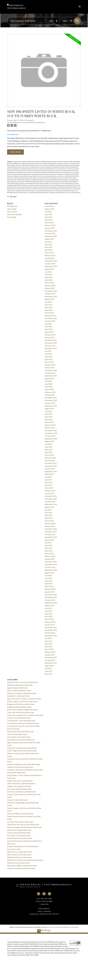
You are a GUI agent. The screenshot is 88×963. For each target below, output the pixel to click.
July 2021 (48, 351)
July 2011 (48, 668)
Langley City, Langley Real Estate (33, 179)
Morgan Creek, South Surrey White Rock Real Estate (25, 181)
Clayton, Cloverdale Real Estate (18, 718)
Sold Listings (11, 217)
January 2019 (50, 428)
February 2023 (50, 316)
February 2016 (50, 523)
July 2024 (48, 272)
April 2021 (48, 359)
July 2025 (48, 242)
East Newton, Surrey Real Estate (61, 170)
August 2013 (49, 605)
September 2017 (51, 471)
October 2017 (50, 469)
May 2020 (48, 387)
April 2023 (48, 310)
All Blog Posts (12, 206)
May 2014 (48, 581)
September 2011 (51, 663)
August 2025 (49, 239)
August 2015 (49, 540)
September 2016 (51, 504)
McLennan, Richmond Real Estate (52, 179)
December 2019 (51, 398)
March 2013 (49, 619)
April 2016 (48, 518)
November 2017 (51, 466)
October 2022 (50, 321)
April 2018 (48, 452)
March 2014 (49, 586)
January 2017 (50, 493)
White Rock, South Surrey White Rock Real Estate (29, 122)
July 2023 (48, 302)
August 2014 (49, 573)
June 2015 (48, 545)
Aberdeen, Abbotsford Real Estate (44, 161)
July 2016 (48, 510)
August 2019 (49, 408)
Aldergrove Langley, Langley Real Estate (25, 163)
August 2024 (49, 269)
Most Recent (49, 206)
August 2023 (49, 299)
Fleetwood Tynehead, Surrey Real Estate (59, 172)
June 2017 (48, 480)
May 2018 (48, 450)
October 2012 (50, 633)
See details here (12, 134)
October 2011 (50, 660)
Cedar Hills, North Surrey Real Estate (28, 167)
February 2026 (50, 225)
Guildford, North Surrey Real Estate (42, 176)
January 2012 (50, 655)
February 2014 (50, 589)
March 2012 (49, 649)
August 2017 (49, 474)
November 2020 (51, 370)
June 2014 (48, 578)
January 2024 (50, 288)
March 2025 (49, 253)
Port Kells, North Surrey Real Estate (26, 185)
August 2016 (49, 507)
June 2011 (48, 671)
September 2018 (51, 439)
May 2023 (48, 307)
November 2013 (51, 597)
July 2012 (48, 638)
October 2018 (50, 436)
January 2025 (50, 258)
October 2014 (50, 567)
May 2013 (48, 614)
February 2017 (50, 491)
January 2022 (50, 337)
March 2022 (49, 332)
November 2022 (51, 318)
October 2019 (50, 403)
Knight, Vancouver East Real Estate (62, 178)
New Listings (12, 209)
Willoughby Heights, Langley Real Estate (48, 192)
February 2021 (50, 365)
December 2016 (51, 496)
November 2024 (51, 261)
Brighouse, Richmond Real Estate (59, 165)
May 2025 (48, 247)
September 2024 (51, 266)
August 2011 (49, 666)
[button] (38, 894)
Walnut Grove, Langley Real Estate (17, 190)
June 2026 (48, 214)
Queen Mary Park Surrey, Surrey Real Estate (49, 185)
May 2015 (48, 548)
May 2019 (48, 417)
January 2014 (50, 592)
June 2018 (48, 447)
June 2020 (48, 384)
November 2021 (51, 343)
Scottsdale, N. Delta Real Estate (59, 187)
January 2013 (50, 625)
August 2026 (49, 209)
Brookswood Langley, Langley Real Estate (22, 710)
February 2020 (50, 392)
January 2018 (50, 461)
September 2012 (51, 636)
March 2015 (49, 554)
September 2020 (51, 376)
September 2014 (51, 570)
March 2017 (49, 488)
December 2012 (51, 627)
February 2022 (50, 335)
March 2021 (49, 362)
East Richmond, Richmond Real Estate (21, 740)
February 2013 (50, 622)
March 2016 (49, 521)
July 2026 (48, 212)
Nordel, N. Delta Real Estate (47, 181)
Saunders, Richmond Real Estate (41, 187)
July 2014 (48, 575)
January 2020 (50, 395)
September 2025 (51, 236)
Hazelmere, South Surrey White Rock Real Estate (65, 176)
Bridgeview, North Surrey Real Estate (40, 165)
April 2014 (48, 584)
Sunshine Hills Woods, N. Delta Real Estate (58, 188)
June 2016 (48, 512)
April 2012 (48, 646)
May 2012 (48, 644)
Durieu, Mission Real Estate (44, 170)
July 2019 (48, 411)
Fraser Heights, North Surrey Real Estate (22, 751)
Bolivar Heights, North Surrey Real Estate (18, 165)
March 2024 (49, 283)
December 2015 (51, 529)
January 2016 (50, 526)
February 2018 (50, 458)
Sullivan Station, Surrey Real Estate (19, 838)
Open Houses (12, 212)
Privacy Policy (51, 927)
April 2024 (48, 280)
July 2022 (48, 324)
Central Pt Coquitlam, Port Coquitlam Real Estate (52, 167)
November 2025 (51, 231)
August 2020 (49, 378)
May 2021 (48, 357)
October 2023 (50, 294)
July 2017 (48, 477)
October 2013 (50, 600)
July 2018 (48, 444)
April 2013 (48, 616)
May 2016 (48, 515)
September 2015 (51, 537)
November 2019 (51, 400)
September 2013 (51, 603)
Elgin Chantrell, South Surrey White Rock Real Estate (33, 172)
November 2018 (51, 433)
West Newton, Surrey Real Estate (36, 190)
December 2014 (51, 562)
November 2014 (51, 564)
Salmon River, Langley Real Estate (23, 187)
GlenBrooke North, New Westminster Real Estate (34, 174)
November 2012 (51, 630)
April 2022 (48, 329)
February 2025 (50, 255)
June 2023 (48, 305)
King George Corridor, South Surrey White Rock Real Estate (37, 178)
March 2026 (49, 223)
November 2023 (51, 291)
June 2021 (48, 354)
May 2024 (48, 277)
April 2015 (48, 551)
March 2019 (49, 422)
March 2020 (49, 389)
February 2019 (50, 425)
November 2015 (51, 532)
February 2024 (50, 285)
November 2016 (51, 499)
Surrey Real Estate (75, 188)
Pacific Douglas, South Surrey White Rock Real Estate (25, 183)
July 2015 (48, 543)
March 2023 (49, 313)
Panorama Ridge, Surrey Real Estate (49, 183)
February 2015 (50, 556)
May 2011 (48, 674)
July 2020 (48, 381)
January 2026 (50, 228)
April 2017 (48, 485)
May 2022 (48, 326)
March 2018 (49, 455)
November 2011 (51, 657)
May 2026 (48, 217)
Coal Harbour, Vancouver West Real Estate (43, 168)
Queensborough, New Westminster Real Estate (24, 827)
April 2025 (48, 250)
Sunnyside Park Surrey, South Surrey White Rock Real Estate (30, 188)
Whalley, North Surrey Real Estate (55, 190)
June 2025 (48, 244)
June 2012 (48, 641)
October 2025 (50, 233)
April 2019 (48, 420)
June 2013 (48, 611)
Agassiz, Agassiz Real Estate (61, 161)
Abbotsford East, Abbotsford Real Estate (24, 161)
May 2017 (48, 482)
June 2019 (48, 414)
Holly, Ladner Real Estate (13, 178)
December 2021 (51, 340)
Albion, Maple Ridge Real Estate (19, 690)
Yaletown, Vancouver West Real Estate (70, 192)
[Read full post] (44, 72)
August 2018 (49, 441)
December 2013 (51, 595)
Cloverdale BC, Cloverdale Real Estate (21, 168)
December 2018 (51, 430)
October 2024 (50, 264)
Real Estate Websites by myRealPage (67, 927)
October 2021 (50, 346)
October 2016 (50, 501)
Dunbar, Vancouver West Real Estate (26, 170)
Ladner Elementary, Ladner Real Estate (21, 783)
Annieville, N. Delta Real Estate (44, 163)
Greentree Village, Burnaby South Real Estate (19, 176)
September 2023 (51, 296)
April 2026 (48, 220)
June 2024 (48, 274)
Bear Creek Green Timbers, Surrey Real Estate (66, 163)
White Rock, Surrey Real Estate (28, 192)
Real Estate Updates (14, 214)
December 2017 (51, 463)
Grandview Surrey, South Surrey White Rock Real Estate (63, 174)
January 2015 (50, 559)
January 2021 (50, 367)
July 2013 (48, 608)
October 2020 (50, 373)
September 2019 (51, 406)
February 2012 (50, 652)
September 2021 (51, 348)
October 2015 (50, 534)
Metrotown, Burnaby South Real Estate (21, 792)
